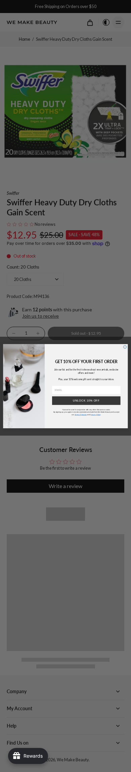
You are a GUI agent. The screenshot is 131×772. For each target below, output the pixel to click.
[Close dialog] (125, 346)
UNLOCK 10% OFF (86, 400)
